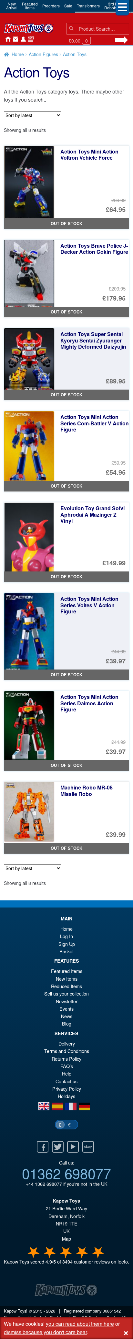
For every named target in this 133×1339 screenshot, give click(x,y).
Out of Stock (66, 223)
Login (22, 39)
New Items (66, 978)
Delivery (66, 1043)
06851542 (112, 1311)
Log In (66, 936)
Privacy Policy (66, 1088)
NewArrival (11, 5)
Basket (66, 951)
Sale (68, 5)
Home (6, 39)
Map (66, 1238)
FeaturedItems (30, 5)
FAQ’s (66, 1066)
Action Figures (43, 54)
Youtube (73, 1147)
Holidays (66, 1096)
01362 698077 (66, 1173)
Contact (14, 39)
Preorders (51, 5)
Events (66, 1008)
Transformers (88, 5)
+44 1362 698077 (44, 1183)
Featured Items (66, 970)
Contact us (66, 1081)
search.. (37, 99)
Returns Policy (66, 1058)
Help (66, 1073)
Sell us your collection (66, 993)
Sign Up (66, 943)
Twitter (58, 1147)
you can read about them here (80, 1323)
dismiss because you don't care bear (45, 1332)
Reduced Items (66, 986)
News (29, 39)
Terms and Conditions (66, 1050)
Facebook (42, 1147)
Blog (66, 1023)
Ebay (88, 1147)
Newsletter (66, 1001)
